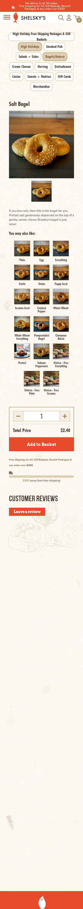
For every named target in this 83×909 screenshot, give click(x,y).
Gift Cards (64, 76)
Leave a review (27, 511)
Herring (43, 66)
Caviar (16, 76)
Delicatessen (63, 66)
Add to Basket (41, 444)
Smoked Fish (54, 46)
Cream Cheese (21, 66)
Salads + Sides (29, 56)
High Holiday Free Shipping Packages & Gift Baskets (41, 36)
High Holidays (30, 46)
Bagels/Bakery (55, 56)
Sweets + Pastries (39, 76)
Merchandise (41, 86)
